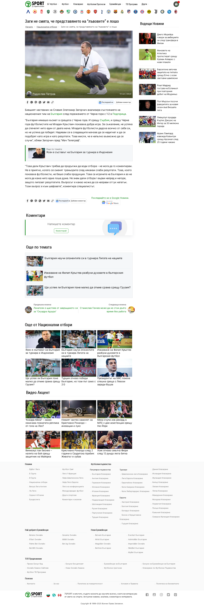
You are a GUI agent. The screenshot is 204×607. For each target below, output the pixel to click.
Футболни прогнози (113, 568)
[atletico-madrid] (129, 12)
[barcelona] (115, 12)
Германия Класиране (101, 482)
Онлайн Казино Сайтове (38, 568)
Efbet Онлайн (35, 539)
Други (144, 4)
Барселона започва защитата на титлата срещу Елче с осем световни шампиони (167, 73)
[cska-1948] (42, 12)
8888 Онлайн (68, 539)
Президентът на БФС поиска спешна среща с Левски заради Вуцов (113, 381)
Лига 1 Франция (69, 473)
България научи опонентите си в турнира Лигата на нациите (83, 258)
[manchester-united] (88, 12)
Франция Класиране (101, 495)
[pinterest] (175, 595)
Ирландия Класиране (161, 478)
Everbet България (136, 535)
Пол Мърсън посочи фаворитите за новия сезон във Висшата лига (167, 105)
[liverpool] (82, 12)
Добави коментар (123, 102)
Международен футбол (72, 491)
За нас (56, 584)
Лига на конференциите (73, 486)
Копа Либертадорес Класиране (135, 491)
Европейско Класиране (132, 482)
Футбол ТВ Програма (36, 572)
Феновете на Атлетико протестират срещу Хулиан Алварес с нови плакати (167, 56)
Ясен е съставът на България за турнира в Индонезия (43, 351)
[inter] (162, 12)
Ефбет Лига (34, 469)
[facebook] (147, 595)
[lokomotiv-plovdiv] (55, 12)
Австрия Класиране (130, 502)
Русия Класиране (99, 508)
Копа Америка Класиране (133, 487)
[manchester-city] (109, 12)
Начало (29, 26)
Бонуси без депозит (75, 564)
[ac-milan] (176, 12)
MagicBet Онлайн (103, 544)
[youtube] (154, 595)
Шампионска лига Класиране (135, 474)
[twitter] (168, 595)
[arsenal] (95, 12)
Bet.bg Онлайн (68, 544)
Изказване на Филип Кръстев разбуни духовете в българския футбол (83, 274)
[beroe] (68, 12)
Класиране (78, 4)
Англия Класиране (100, 478)
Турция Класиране (100, 517)
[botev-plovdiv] (62, 12)
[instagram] (161, 595)
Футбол (65, 4)
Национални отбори (47, 26)
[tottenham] (102, 12)
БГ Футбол (52, 4)
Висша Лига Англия (37, 486)
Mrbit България (102, 539)
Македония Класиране (162, 495)
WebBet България (136, 548)
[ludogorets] (48, 12)
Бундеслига (34, 499)
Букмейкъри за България (115, 564)
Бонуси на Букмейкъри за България (159, 564)
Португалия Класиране (102, 513)
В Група (32, 478)
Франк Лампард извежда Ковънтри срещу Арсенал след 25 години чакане (167, 137)
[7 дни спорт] (35, 4)
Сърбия (104, 120)
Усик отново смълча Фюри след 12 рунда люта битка (112, 452)
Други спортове (69, 495)
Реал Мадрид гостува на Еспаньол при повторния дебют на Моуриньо (167, 89)
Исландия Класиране (161, 473)
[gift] (176, 4)
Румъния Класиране (161, 512)
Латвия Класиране (160, 486)
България (56, 113)
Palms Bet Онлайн (37, 544)
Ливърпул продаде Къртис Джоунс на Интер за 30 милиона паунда (168, 121)
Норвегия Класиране (161, 504)
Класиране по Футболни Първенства (159, 568)
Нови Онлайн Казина (75, 568)
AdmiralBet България (137, 539)
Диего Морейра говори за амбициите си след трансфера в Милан (168, 39)
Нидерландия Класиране (103, 500)
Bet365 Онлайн (36, 548)
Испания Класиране (101, 487)
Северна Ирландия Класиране (166, 517)
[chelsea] (75, 12)
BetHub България (103, 548)
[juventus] (156, 12)
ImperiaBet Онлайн (136, 544)
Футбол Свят (68, 469)
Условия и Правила (129, 584)
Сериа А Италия (36, 495)
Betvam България (103, 535)
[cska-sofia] (35, 12)
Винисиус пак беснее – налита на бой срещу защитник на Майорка (39, 453)
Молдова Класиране (161, 499)
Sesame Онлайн (69, 535)
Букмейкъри (115, 4)
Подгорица (119, 113)
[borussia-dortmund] (149, 12)
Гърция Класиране (130, 523)
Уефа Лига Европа (70, 482)
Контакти (31, 584)
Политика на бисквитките (167, 584)
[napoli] (169, 12)
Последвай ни (107, 102)
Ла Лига (32, 491)
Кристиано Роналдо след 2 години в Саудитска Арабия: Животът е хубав (78, 453)
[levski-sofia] (28, 12)
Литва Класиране (160, 491)
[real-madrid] (122, 12)
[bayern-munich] (142, 12)
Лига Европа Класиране (132, 478)
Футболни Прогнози (96, 4)
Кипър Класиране (160, 482)
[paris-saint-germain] (136, 12)
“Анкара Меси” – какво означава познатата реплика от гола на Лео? (42, 422)
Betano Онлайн (36, 535)
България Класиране (101, 474)
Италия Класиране (100, 491)
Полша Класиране (160, 508)
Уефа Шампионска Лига (72, 478)
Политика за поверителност (90, 584)
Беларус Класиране (130, 510)
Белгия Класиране (130, 506)
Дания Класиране (160, 469)
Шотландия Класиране (102, 504)
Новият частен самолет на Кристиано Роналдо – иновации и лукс (77, 422)
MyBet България (135, 552)
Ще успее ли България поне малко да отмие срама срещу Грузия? (88, 287)
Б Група (32, 473)
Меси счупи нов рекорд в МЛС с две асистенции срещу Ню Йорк (114, 422)
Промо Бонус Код (35, 564)
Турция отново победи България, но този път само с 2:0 (78, 381)
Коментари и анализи (71, 499)
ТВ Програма (131, 4)
